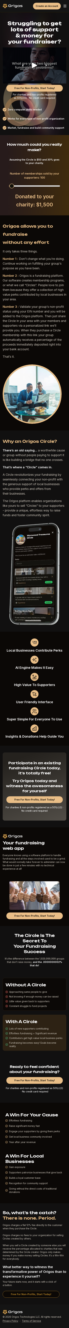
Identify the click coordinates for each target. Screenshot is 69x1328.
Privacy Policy (10, 1320)
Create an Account (47, 6)
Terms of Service (31, 1320)
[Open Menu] (64, 6)
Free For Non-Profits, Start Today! (34, 88)
